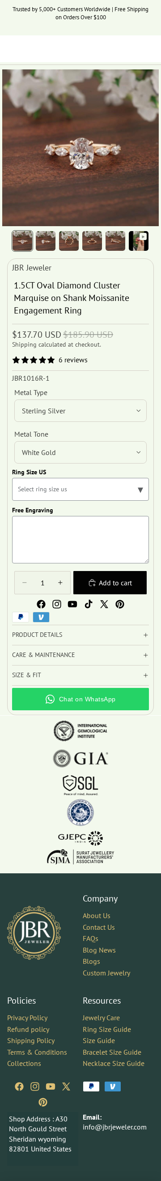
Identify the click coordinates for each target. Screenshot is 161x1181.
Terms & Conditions (37, 1052)
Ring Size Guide (107, 1029)
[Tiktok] (88, 604)
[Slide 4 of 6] (92, 241)
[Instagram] (56, 604)
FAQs (90, 938)
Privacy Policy (27, 1017)
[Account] (130, 49)
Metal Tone (31, 433)
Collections (24, 1063)
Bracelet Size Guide (112, 1052)
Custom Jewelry (106, 972)
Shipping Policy (31, 1040)
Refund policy (28, 1029)
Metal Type (30, 392)
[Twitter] (104, 604)
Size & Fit (26, 675)
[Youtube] (72, 604)
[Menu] (10, 49)
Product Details (37, 635)
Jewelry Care (101, 1017)
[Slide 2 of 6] (45, 241)
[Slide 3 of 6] (69, 241)
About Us (96, 915)
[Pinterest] (119, 604)
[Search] (29, 49)
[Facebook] (41, 604)
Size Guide (99, 1040)
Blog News (99, 949)
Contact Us (99, 927)
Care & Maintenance (43, 655)
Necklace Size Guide (113, 1063)
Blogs (91, 961)
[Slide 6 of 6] (138, 241)
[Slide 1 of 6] (22, 241)
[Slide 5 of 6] (115, 241)
